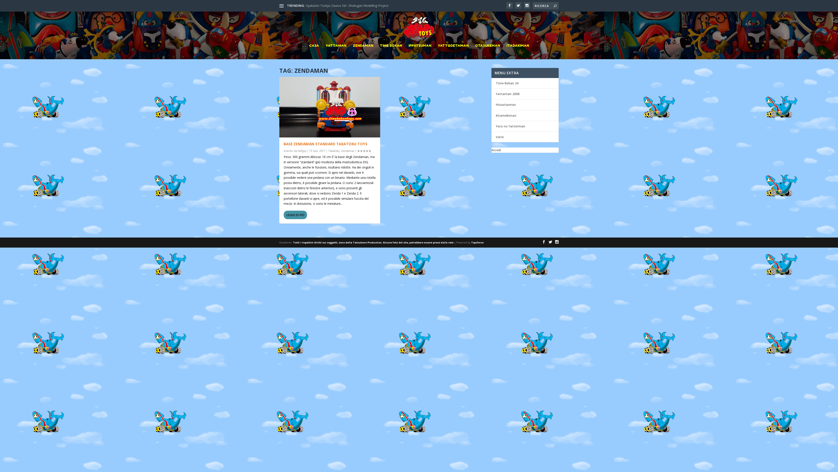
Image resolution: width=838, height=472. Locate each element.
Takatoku (334, 151)
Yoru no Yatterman (510, 126)
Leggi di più (295, 215)
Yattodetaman (453, 46)
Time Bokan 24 (507, 83)
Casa (314, 46)
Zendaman (363, 46)
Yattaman (336, 46)
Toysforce (477, 242)
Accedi (496, 150)
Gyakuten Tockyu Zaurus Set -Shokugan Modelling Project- (347, 5)
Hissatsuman (506, 104)
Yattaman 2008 (507, 94)
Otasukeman (487, 46)
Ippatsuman (420, 46)
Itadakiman (518, 46)
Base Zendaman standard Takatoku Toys (325, 144)
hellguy (302, 151)
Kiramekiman (506, 115)
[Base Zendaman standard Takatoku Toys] (329, 107)
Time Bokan (391, 46)
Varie (500, 137)
